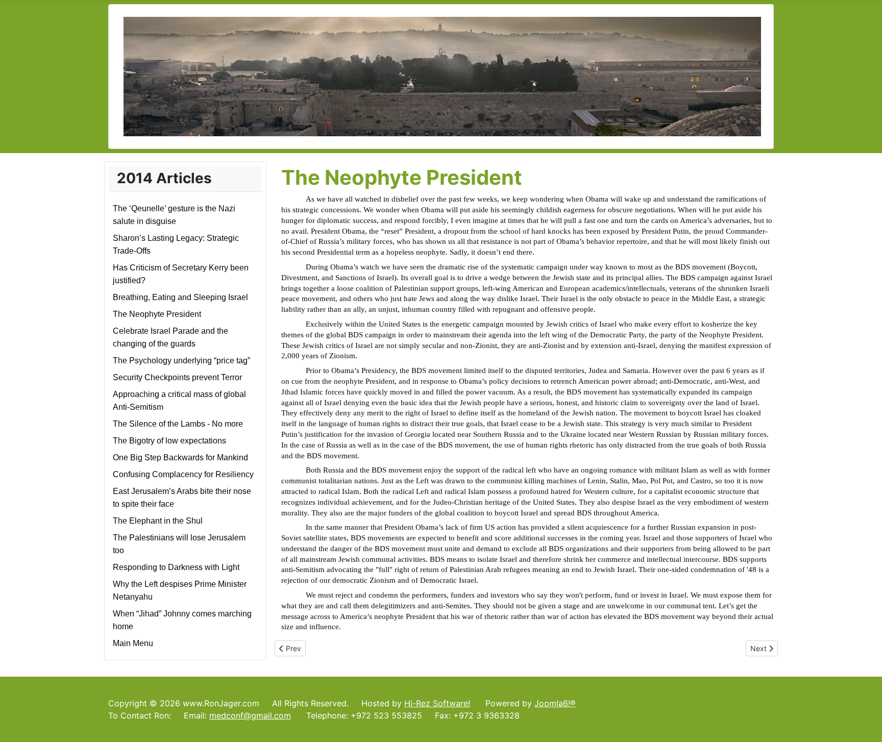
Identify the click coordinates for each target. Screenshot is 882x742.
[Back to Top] (864, 723)
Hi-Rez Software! (437, 703)
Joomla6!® (555, 703)
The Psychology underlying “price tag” (181, 360)
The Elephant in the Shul (158, 520)
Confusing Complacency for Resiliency (183, 474)
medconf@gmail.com (250, 715)
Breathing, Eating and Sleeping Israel (180, 297)
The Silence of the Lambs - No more (178, 423)
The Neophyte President (157, 314)
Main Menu (133, 643)
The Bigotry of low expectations (169, 440)
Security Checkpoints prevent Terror (177, 377)
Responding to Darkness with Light (176, 567)
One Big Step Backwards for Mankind (180, 457)
